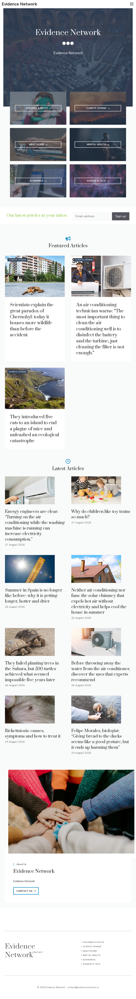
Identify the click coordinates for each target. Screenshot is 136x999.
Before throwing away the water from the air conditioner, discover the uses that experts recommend (100, 672)
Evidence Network (19, 4)
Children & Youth (93, 942)
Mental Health (92, 955)
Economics (89, 960)
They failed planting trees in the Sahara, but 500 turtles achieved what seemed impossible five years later (32, 672)
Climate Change (17, 260)
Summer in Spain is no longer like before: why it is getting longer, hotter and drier (33, 596)
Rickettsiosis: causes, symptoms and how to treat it (33, 733)
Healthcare (90, 951)
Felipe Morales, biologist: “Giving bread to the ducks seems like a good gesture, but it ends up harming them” (100, 739)
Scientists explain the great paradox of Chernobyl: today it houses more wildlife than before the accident (31, 320)
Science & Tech (91, 964)
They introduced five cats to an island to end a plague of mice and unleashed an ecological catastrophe (34, 429)
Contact (38, 952)
